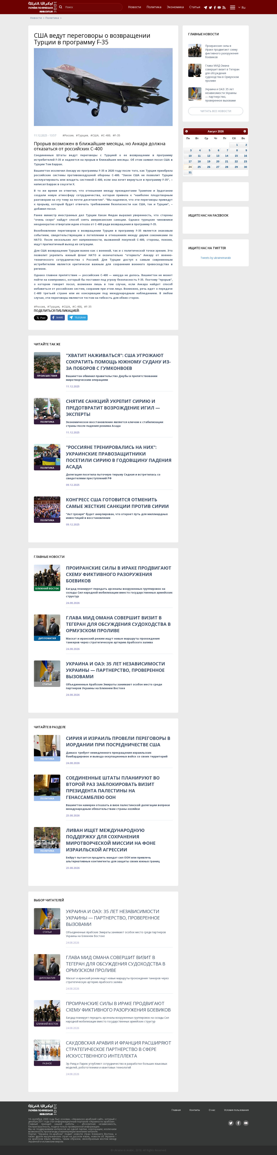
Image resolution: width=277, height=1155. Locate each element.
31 (190, 172)
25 (199, 166)
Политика (52, 18)
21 (226, 161)
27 (217, 166)
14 (226, 155)
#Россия (68, 135)
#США (94, 135)
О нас (212, 1110)
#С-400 (105, 135)
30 (245, 166)
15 (236, 155)
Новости (36, 18)
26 (208, 166)
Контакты (195, 1110)
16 (245, 155)
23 (245, 161)
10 (190, 155)
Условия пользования (236, 1110)
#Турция (82, 135)
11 (199, 155)
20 (217, 161)
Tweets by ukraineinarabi (215, 258)
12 (208, 155)
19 (208, 161)
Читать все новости (215, 111)
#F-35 (116, 135)
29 (236, 166)
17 (190, 161)
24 (190, 166)
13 (217, 155)
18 (199, 161)
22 (236, 161)
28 (226, 166)
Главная (176, 1110)
